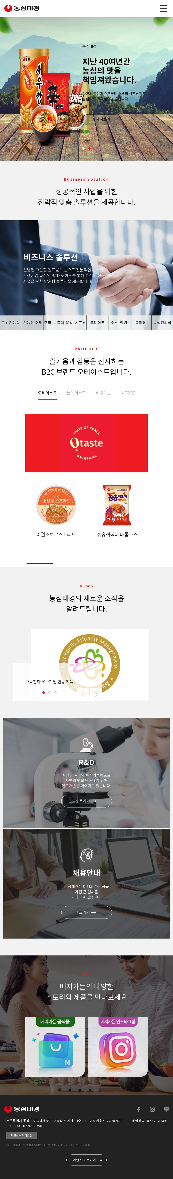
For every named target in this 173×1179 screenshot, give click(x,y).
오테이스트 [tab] (47, 393)
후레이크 (97, 322)
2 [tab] (89, 148)
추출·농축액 (54, 322)
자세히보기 (101, 119)
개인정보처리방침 (21, 1135)
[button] (83, 694)
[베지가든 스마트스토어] (55, 1047)
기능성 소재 (32, 322)
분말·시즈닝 (76, 322)
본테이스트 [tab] (76, 393)
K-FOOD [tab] (128, 393)
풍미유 (140, 322)
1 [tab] (83, 148)
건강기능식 (11, 322)
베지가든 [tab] (103, 393)
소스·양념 (119, 322)
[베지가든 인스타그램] (118, 1047)
